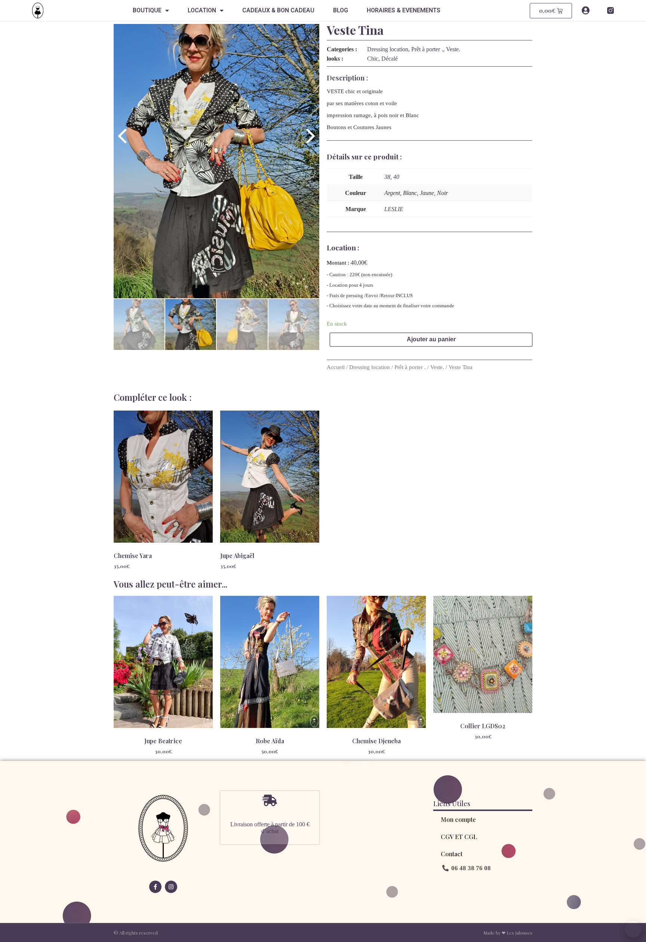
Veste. (453, 49)
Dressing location (387, 49)
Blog (340, 10)
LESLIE (393, 209)
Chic (372, 58)
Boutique (147, 10)
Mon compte (458, 819)
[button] (466, 868)
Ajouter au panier (431, 339)
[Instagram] (171, 887)
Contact (451, 854)
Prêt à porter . (427, 49)
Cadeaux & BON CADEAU (278, 10)
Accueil (336, 367)
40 (396, 177)
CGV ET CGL (459, 837)
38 (387, 177)
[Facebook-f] (155, 887)
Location (202, 10)
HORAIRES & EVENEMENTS (403, 10)
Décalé (389, 58)
